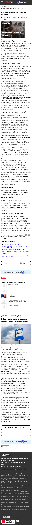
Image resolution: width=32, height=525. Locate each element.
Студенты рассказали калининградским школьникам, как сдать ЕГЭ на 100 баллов (14, 246)
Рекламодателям (16, 466)
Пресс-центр (23, 458)
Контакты (4, 466)
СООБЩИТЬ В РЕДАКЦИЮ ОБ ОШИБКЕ (13, 469)
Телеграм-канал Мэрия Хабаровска (11, 345)
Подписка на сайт (7, 460)
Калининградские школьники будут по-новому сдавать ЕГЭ (15, 255)
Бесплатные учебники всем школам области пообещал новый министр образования (17, 302)
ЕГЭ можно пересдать (13, 305)
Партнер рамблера (15, 516)
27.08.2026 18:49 (5, 315)
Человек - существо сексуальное (16, 289)
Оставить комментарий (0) (16, 434)
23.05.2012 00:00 (5, 7)
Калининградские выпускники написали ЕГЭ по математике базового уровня (15, 251)
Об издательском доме (9, 458)
